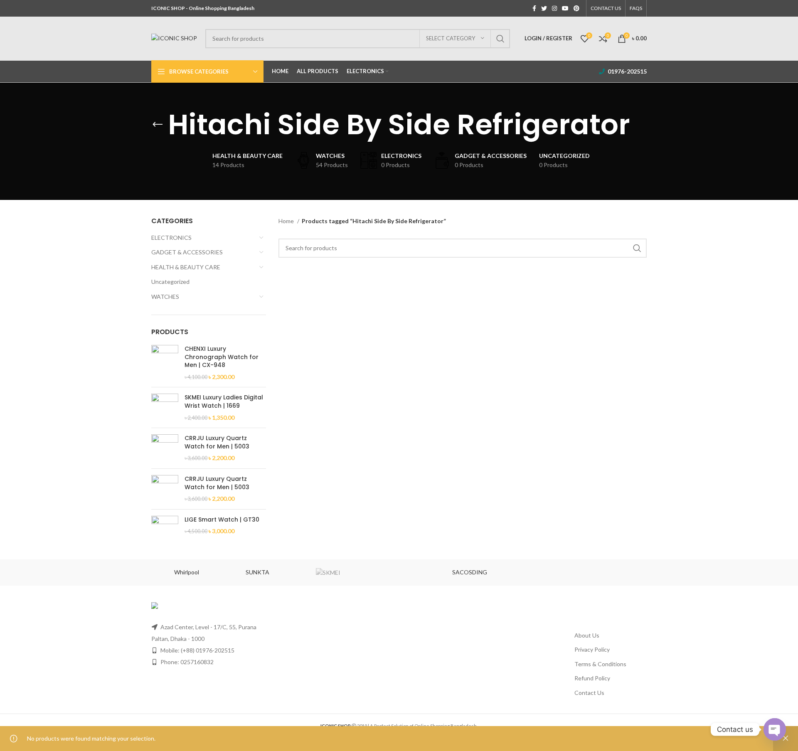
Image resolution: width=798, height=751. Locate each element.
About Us (586, 635)
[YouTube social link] (565, 8)
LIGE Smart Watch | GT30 (222, 520)
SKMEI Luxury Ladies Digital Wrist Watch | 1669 (224, 402)
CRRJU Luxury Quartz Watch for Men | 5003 (217, 442)
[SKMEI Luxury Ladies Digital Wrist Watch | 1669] (164, 407)
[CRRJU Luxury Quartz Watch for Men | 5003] (164, 448)
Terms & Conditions (600, 663)
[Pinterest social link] (576, 8)
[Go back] (157, 124)
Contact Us (589, 692)
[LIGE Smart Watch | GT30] (164, 529)
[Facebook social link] (534, 8)
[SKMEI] (328, 572)
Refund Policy (592, 678)
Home (286, 220)
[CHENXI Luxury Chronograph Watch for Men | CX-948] (164, 363)
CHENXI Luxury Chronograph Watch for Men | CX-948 (222, 357)
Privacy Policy (592, 649)
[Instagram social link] (554, 8)
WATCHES (165, 296)
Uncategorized (170, 281)
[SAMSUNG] (399, 572)
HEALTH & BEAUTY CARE (185, 267)
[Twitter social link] (544, 8)
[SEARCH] (500, 38)
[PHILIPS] (611, 572)
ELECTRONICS (171, 237)
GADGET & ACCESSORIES (187, 252)
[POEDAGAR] (540, 572)
